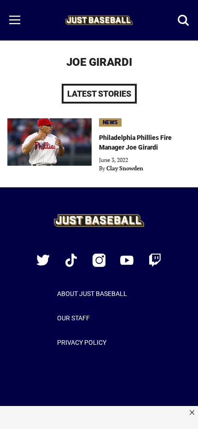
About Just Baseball (92, 293)
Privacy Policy (81, 342)
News (110, 122)
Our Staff (73, 318)
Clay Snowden (124, 168)
